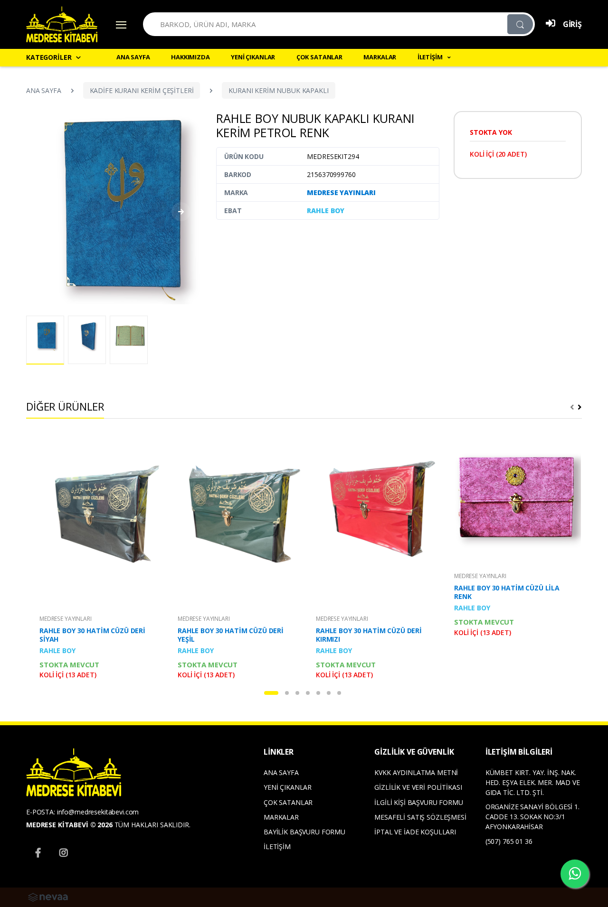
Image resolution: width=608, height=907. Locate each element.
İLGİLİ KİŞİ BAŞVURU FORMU (418, 802)
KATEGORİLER (48, 57)
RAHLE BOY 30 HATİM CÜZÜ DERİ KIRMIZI (369, 635)
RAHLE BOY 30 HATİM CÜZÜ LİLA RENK (507, 592)
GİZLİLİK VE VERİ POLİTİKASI (418, 787)
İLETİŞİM (277, 846)
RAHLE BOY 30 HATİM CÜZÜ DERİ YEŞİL (231, 635)
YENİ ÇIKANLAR (253, 57)
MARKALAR (379, 57)
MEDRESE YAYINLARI (341, 192)
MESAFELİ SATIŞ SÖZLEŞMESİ (420, 817)
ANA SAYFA (133, 57)
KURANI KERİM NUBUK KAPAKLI (278, 90)
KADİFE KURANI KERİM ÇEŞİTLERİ (142, 90)
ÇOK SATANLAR (319, 57)
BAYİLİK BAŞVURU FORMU (304, 831)
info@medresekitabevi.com (98, 811)
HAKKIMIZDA (190, 57)
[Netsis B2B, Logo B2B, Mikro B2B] (48, 896)
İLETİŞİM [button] (431, 57)
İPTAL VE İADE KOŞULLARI (415, 831)
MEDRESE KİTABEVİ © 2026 (69, 824)
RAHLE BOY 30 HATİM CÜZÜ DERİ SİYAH (92, 635)
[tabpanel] (97, 558)
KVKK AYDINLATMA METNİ (416, 772)
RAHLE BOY (325, 210)
